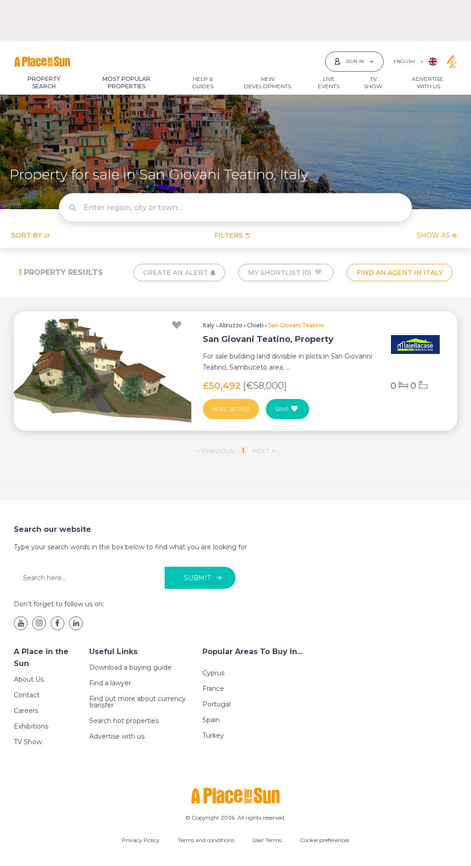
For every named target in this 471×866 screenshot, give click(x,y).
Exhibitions (31, 726)
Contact (27, 695)
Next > (264, 451)
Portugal (216, 704)
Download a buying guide (130, 667)
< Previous (215, 451)
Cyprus (213, 673)
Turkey (213, 735)
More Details (231, 409)
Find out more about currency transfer (137, 702)
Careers (26, 710)
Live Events (328, 82)
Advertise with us (116, 736)
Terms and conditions (206, 840)
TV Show (373, 82)
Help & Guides (202, 82)
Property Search (44, 82)
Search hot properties (124, 721)
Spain (211, 720)
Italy (208, 325)
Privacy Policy (141, 840)
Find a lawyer (110, 683)
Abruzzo (230, 325)
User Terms (267, 840)
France (213, 688)
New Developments (267, 82)
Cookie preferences (324, 840)
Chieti (255, 325)
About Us (29, 679)
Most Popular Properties (126, 82)
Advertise (427, 82)
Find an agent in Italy (399, 272)
